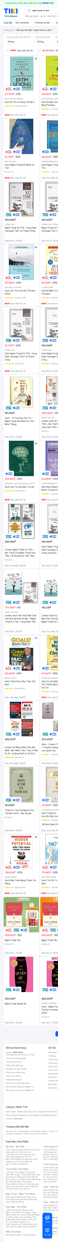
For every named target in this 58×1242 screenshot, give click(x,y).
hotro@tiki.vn (28, 1087)
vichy (33, 1134)
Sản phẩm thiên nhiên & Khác (21, 1218)
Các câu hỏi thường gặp (16, 1058)
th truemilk (35, 1131)
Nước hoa (15, 1224)
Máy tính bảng (17, 1202)
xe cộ (43, 16)
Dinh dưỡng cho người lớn (21, 1159)
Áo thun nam (48, 1167)
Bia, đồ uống (15, 1182)
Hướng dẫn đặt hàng (14, 1065)
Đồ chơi (32, 1150)
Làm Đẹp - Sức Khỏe (16, 1207)
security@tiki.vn (27, 1090)
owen (51, 1131)
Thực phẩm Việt (28, 1174)
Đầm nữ (53, 1150)
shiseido (9, 1134)
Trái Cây (9, 1172)
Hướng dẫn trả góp (14, 1079)
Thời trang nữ (50, 1146)
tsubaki (44, 1134)
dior (16, 1131)
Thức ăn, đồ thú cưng (19, 1186)
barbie (44, 1131)
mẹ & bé (51, 16)
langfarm (19, 1134)
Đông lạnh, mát (23, 1177)
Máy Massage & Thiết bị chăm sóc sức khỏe (23, 1216)
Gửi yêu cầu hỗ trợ (13, 1062)
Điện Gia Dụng (13, 1231)
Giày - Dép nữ (50, 1186)
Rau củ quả (15, 1174)
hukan (26, 1134)
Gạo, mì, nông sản (19, 1179)
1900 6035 (17, 1119)
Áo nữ (45, 1150)
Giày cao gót (48, 1190)
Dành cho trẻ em (18, 1184)
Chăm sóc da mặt (13, 1210)
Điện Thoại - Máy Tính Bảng (20, 1194)
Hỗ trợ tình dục (27, 1224)
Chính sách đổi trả (13, 1076)
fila (38, 1134)
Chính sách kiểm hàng (15, 1072)
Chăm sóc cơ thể (18, 1215)
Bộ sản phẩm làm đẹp (21, 1225)
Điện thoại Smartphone (16, 1197)
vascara (9, 1131)
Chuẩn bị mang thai (19, 1164)
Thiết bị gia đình (29, 1235)
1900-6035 (18, 1052)
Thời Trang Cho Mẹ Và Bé (17, 1150)
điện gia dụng (31, 16)
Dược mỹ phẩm (29, 1226)
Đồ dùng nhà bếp (13, 1235)
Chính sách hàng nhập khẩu (17, 1083)
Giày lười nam (49, 1205)
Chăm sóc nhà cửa (22, 1189)
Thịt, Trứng (19, 1172)
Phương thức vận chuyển (16, 1069)
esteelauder (24, 1131)
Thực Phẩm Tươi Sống (17, 1169)
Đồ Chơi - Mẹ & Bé (15, 1146)
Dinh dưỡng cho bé (19, 1157)
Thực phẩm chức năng (20, 1212)
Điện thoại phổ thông (19, 1199)
